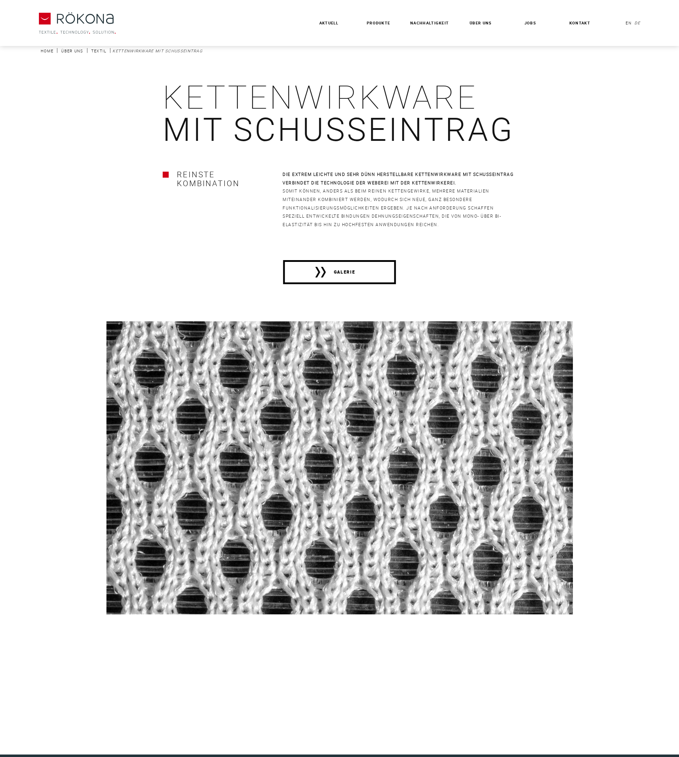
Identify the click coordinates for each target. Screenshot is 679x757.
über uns (72, 50)
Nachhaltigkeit (429, 22)
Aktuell (329, 22)
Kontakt (579, 22)
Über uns (481, 22)
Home (47, 50)
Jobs (530, 22)
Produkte (378, 22)
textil (99, 50)
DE (636, 22)
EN (629, 22)
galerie (344, 272)
